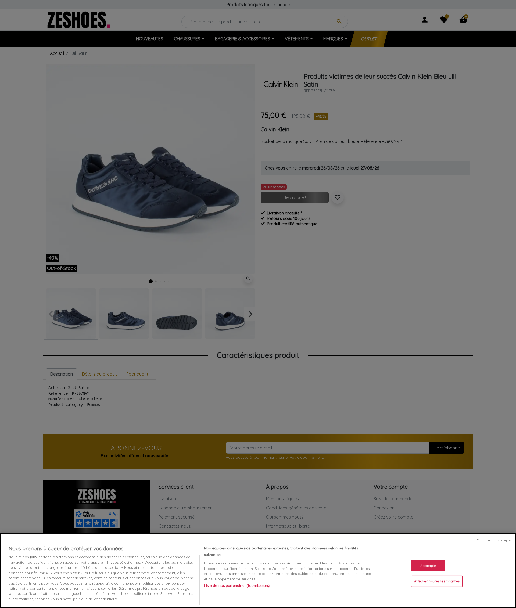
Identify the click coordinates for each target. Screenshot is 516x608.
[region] (258, 570)
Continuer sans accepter (494, 540)
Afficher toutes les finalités (437, 581)
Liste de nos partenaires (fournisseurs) (237, 585)
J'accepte (428, 565)
